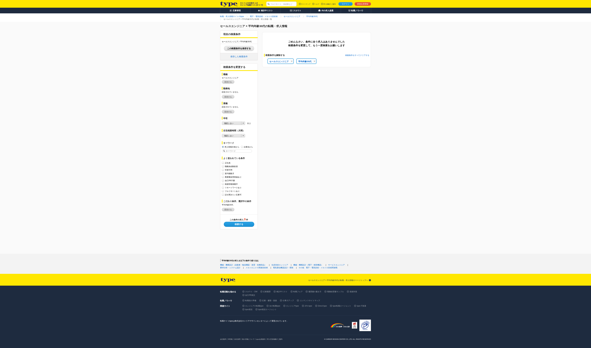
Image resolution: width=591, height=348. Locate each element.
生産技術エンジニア (279, 265)
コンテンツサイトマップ (310, 300)
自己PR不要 (230, 181)
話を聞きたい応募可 (233, 195)
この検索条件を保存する (239, 48)
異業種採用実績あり (233, 177)
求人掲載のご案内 (329, 4)
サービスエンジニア (336, 265)
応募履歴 (267, 292)
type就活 (248, 309)
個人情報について (248, 339)
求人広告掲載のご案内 (274, 339)
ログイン (345, 4)
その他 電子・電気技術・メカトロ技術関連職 (318, 268)
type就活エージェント (267, 309)
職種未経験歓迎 (231, 166)
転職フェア (298, 292)
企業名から (248, 147)
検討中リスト (281, 292)
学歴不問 (228, 170)
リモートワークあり (233, 188)
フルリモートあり (232, 191)
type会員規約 (260, 339)
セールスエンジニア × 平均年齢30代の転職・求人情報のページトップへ (338, 280)
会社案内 (223, 339)
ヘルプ (317, 4)
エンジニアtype (292, 306)
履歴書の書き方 (314, 292)
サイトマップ (305, 4)
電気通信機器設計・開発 (283, 268)
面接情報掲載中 (231, 184)
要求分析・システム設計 (230, 268)
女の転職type (274, 306)
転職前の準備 (250, 300)
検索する (239, 224)
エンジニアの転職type (254, 306)
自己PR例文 (250, 295)
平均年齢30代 (305, 61)
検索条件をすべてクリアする (357, 55)
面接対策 (353, 292)
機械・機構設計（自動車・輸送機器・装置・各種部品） (243, 265)
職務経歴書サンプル (335, 292)
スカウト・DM (251, 292)
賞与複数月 (229, 173)
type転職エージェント (342, 306)
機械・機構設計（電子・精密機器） (308, 265)
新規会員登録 (362, 4)
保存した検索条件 (239, 56)
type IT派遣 (361, 306)
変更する (228, 82)
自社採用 (237, 339)
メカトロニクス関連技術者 (257, 268)
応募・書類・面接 (269, 300)
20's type (308, 306)
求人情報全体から (232, 147)
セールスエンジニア (279, 61)
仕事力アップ (288, 300)
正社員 (227, 163)
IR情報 (230, 339)
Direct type (322, 306)
